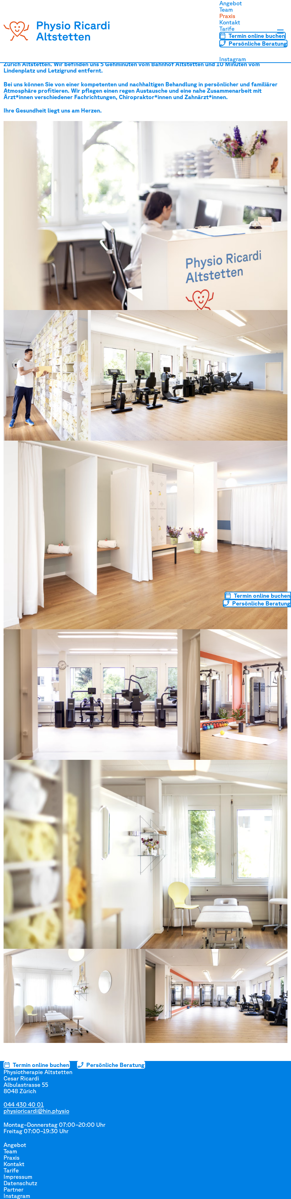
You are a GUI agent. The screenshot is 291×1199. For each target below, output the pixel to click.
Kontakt (229, 22)
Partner (13, 1189)
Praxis (227, 16)
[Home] (57, 31)
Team (226, 9)
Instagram (232, 59)
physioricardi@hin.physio (36, 1111)
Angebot (230, 3)
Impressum (18, 1177)
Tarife (227, 28)
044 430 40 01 (24, 1104)
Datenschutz (20, 1183)
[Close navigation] (280, 31)
